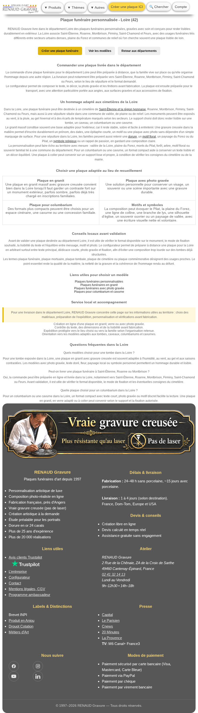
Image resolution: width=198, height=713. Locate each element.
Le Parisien (111, 620)
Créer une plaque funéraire (60, 51)
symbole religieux (65, 141)
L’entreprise (18, 571)
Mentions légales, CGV (27, 589)
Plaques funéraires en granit (99, 285)
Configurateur (19, 577)
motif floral (149, 136)
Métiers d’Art (19, 632)
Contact (15, 583)
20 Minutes (110, 632)
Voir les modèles (100, 51)
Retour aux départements (139, 51)
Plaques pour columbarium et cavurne (99, 291)
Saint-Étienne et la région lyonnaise (122, 109)
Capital (107, 615)
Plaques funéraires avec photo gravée (99, 288)
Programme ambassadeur (29, 595)
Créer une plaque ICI (127, 7)
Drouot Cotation (21, 626)
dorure (132, 136)
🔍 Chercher (159, 7)
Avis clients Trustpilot (25, 557)
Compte (181, 7)
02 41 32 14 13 (113, 574)
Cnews (107, 626)
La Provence (112, 638)
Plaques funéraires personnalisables (99, 281)
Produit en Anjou (21, 620)
